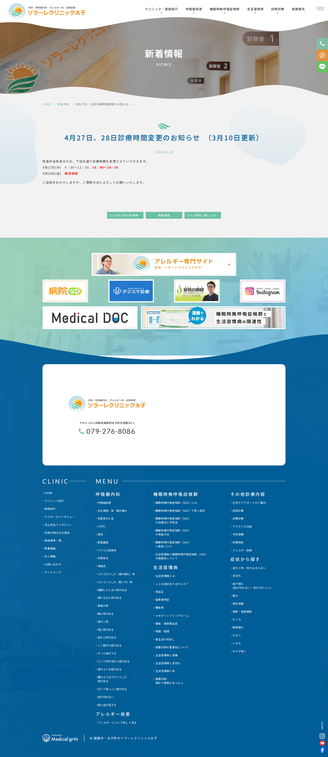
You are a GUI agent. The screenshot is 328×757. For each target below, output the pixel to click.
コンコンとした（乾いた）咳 (115, 582)
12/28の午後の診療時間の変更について (126, 215)
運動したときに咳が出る (112, 590)
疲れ (235, 595)
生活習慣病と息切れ (168, 663)
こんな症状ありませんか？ (172, 584)
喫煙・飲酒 (162, 631)
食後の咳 (103, 606)
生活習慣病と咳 (165, 671)
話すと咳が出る (107, 637)
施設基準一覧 (53, 540)
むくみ (237, 619)
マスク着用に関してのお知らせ (203, 215)
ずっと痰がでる (107, 653)
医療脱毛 (298, 9)
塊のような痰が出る (110, 669)
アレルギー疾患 (242, 550)
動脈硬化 (238, 627)
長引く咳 (103, 621)
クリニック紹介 (54, 501)
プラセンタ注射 (242, 526)
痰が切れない (106, 697)
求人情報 (50, 556)
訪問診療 (238, 511)
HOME (47, 104)
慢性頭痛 (238, 603)
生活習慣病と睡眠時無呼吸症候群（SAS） (181, 556)
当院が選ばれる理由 (57, 533)
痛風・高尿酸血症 (166, 623)
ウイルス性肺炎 (107, 550)
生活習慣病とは (165, 576)
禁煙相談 (238, 542)
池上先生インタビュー (59, 525)
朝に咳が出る (106, 614)
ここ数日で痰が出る (110, 645)
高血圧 (159, 591)
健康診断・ (169, 681)
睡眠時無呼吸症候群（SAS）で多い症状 (180, 511)
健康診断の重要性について (172, 647)
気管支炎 (103, 558)
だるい (237, 635)
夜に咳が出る (106, 629)
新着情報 (63, 104)
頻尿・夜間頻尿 (242, 611)
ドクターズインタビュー (60, 517)
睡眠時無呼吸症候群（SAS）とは (176, 503)
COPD (101, 526)
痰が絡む (252, 586)
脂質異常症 (162, 599)
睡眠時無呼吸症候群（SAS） (173, 520)
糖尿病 (159, 607)
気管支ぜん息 (106, 518)
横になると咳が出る (110, 598)
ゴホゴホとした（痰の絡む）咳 (116, 574)
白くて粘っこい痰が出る (112, 689)
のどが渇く (240, 651)
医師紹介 (50, 509)
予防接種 (238, 534)
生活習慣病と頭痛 (166, 655)
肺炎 (100, 534)
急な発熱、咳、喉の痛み (112, 511)
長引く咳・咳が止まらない (249, 568)
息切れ (237, 576)
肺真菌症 (103, 542)
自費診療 (238, 518)
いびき (237, 643)
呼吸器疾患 (194, 9)
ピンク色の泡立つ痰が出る (114, 661)
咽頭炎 (102, 566)
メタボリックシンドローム (172, 615)
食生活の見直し (165, 639)
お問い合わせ (53, 564)
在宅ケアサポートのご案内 (249, 503)
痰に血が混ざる (107, 705)
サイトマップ (53, 572)
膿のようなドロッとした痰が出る (112, 679)
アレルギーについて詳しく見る (117, 722)
